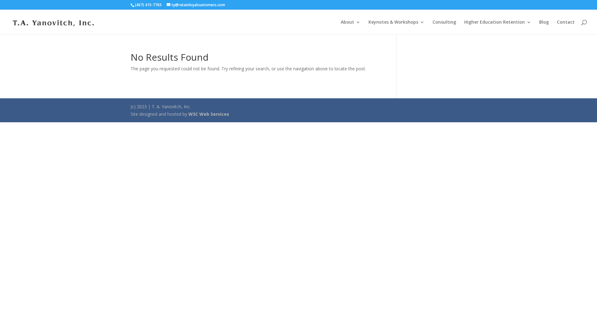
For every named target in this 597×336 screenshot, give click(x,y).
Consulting (444, 22)
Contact (566, 22)
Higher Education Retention (494, 22)
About (347, 22)
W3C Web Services (208, 114)
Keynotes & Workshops (393, 22)
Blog (544, 22)
